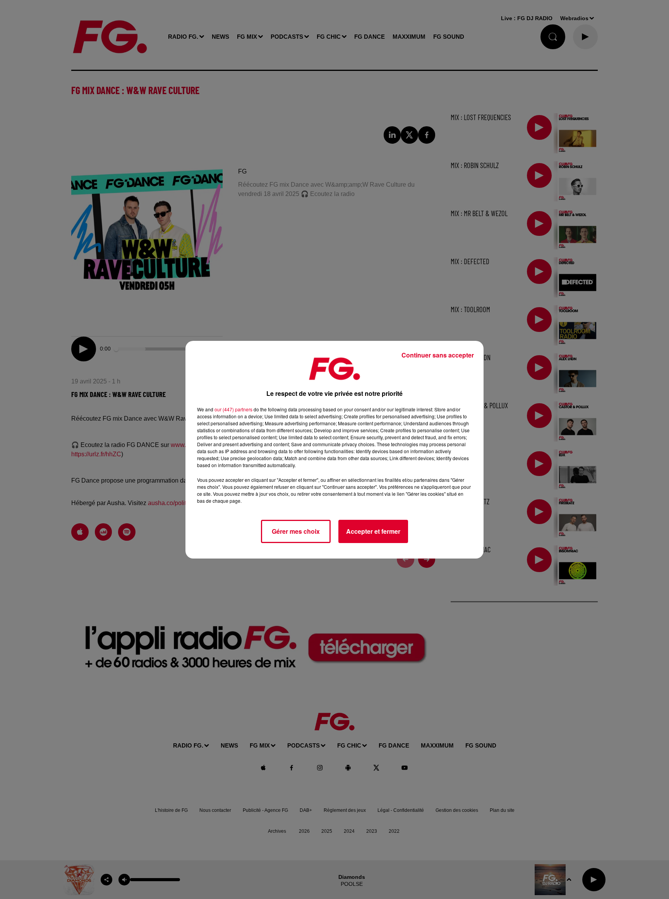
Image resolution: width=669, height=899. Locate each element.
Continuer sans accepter (437, 355)
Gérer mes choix (296, 531)
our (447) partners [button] (233, 409)
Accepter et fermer (373, 531)
